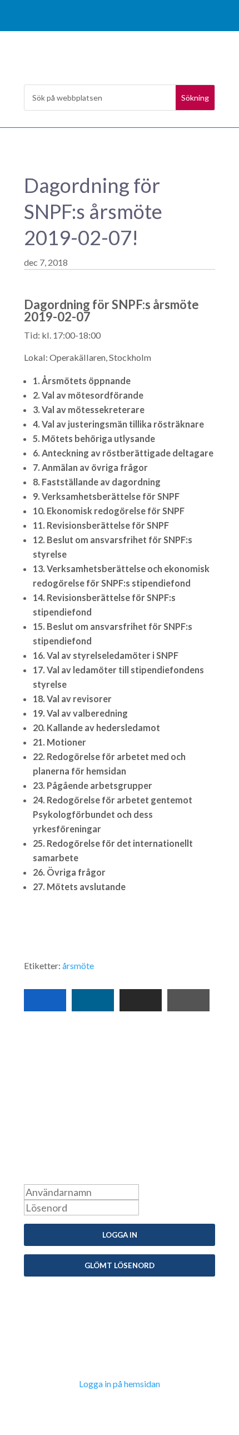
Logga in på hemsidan (119, 1383)
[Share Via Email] (141, 1000)
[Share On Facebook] (45, 1000)
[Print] (188, 1000)
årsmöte (78, 965)
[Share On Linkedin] (93, 1000)
